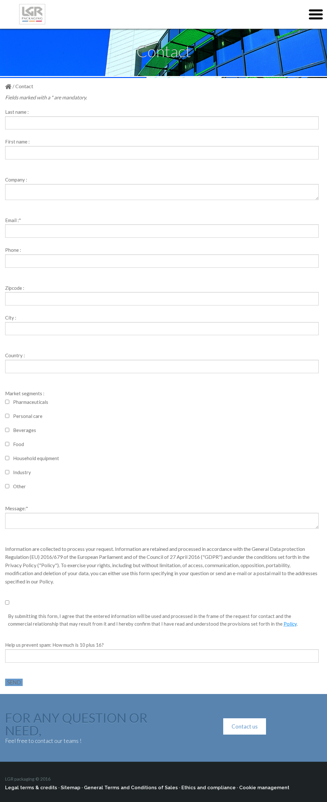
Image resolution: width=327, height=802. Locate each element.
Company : (16, 179)
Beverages (24, 430)
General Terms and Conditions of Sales (131, 787)
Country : (15, 355)
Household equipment (36, 458)
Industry (22, 472)
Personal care (27, 416)
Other (19, 486)
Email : (13, 220)
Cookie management (264, 787)
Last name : (17, 112)
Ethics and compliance (208, 787)
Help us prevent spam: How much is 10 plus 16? (54, 645)
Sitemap (70, 787)
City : (10, 317)
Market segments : (24, 393)
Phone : (13, 250)
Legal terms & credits (31, 787)
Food (18, 444)
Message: (16, 508)
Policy (290, 624)
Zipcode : (14, 288)
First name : (17, 141)
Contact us (245, 726)
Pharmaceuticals (30, 402)
